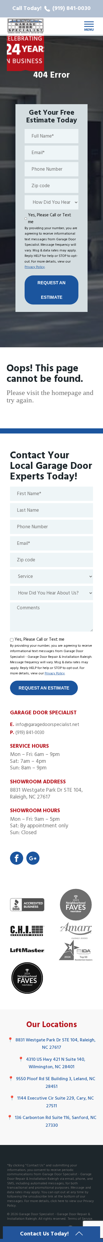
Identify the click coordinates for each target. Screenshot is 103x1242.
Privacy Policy (35, 267)
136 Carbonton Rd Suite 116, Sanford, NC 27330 (51, 1121)
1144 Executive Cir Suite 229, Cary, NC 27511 (51, 1102)
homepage (66, 392)
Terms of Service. (80, 1219)
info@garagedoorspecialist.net (47, 725)
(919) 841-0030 (29, 733)
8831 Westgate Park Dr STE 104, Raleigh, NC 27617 (51, 1044)
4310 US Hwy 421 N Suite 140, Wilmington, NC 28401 (51, 1063)
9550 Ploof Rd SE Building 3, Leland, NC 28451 (51, 1082)
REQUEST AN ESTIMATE (51, 290)
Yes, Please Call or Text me (49, 218)
